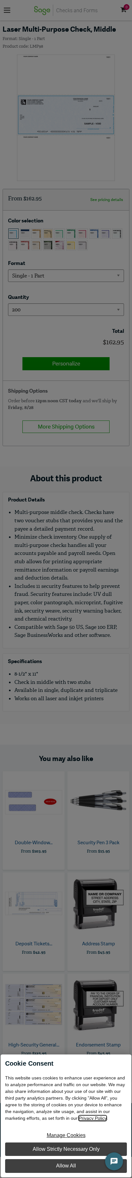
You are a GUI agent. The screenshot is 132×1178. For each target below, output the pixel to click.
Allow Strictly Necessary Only (66, 1149)
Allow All (66, 1165)
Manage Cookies (66, 1135)
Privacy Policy (92, 1118)
